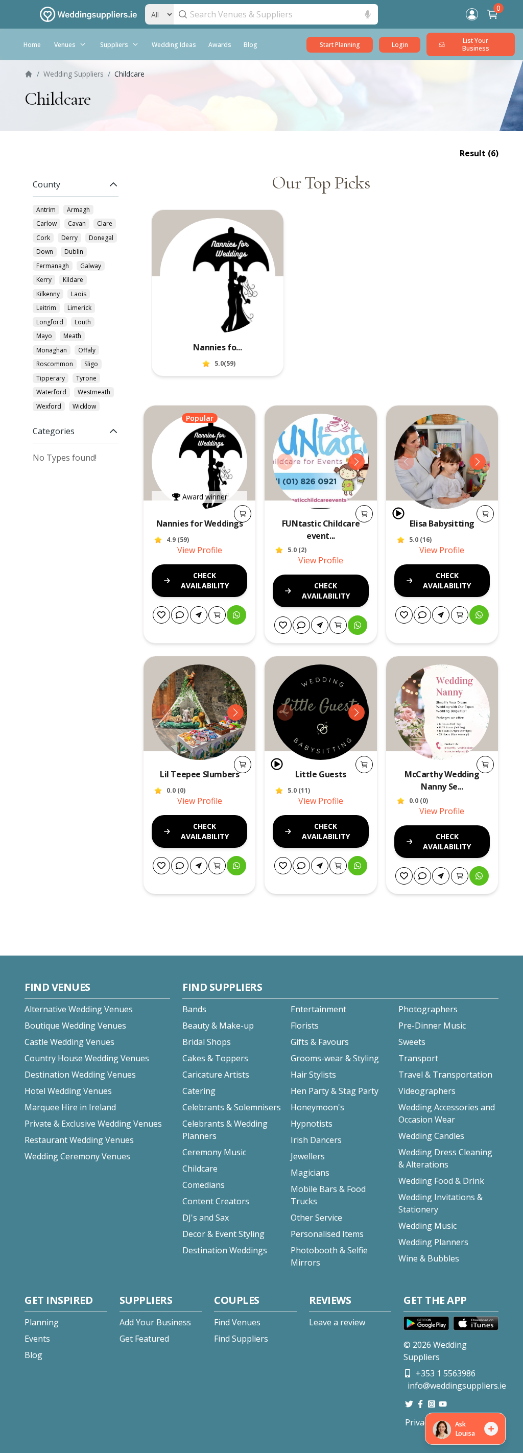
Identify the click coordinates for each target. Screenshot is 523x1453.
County (46, 184)
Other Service (316, 1217)
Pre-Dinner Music (432, 1025)
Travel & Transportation (445, 1074)
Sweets (411, 1041)
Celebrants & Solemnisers (231, 1107)
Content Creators (215, 1201)
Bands (194, 1009)
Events (37, 1338)
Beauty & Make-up (218, 1025)
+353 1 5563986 (446, 1373)
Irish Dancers (316, 1140)
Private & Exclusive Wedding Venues (93, 1123)
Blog (33, 1355)
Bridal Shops (206, 1041)
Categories (54, 431)
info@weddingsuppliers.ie (457, 1385)
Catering (199, 1091)
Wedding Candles (431, 1135)
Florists (305, 1025)
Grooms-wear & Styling (335, 1058)
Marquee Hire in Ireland (70, 1107)
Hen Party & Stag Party (334, 1091)
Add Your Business (155, 1322)
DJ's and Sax (205, 1217)
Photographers (428, 1009)
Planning (42, 1322)
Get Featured (144, 1338)
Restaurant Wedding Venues (79, 1140)
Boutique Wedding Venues (75, 1025)
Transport (418, 1058)
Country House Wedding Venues (87, 1058)
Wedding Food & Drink (441, 1180)
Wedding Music (427, 1225)
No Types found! (65, 457)
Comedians (203, 1184)
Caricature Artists (215, 1074)
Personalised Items (327, 1234)
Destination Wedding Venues (80, 1074)
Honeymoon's (317, 1107)
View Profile (199, 550)
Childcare (200, 1168)
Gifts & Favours (320, 1041)
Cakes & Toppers (215, 1058)
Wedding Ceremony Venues (77, 1156)
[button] (32, 45)
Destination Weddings (224, 1250)
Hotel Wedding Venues (68, 1091)
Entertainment (318, 1009)
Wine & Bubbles (428, 1258)
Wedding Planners (433, 1242)
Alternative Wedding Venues (79, 1009)
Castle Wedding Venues (69, 1041)
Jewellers (308, 1156)
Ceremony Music (214, 1152)
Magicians (310, 1172)
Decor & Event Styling (223, 1234)
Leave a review (337, 1322)
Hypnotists (311, 1123)
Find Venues (237, 1322)
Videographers (427, 1091)
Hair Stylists (313, 1074)
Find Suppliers (241, 1338)
